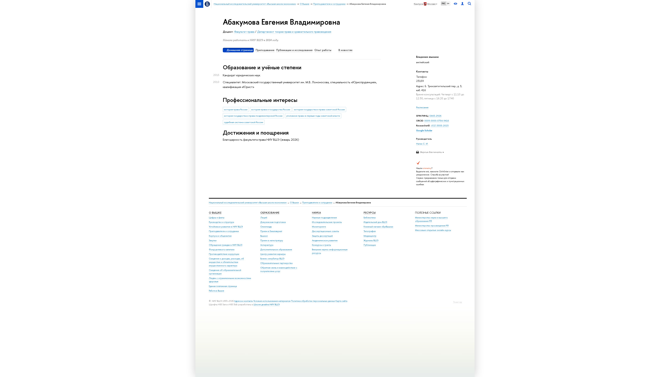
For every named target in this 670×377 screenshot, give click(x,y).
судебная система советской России (243, 122)
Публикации (370, 244)
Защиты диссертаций (322, 235)
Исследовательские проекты (327, 222)
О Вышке (294, 202)
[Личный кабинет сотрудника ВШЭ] (462, 4)
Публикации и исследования (294, 50)
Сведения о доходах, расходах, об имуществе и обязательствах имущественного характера (226, 262)
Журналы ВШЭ (371, 240)
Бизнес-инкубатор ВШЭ (272, 258)
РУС (443, 3)
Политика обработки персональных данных (313, 301)
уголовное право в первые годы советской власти (313, 115)
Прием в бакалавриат (271, 231)
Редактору (457, 302)
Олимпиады (266, 226)
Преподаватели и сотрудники (317, 202)
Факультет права (244, 32)
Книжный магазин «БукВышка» (378, 226)
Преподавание (265, 50)
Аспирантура (266, 244)
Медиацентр (370, 235)
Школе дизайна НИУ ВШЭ (267, 304)
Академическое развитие (325, 240)
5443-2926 (435, 115)
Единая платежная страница (223, 286)
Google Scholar (424, 130)
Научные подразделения (324, 217)
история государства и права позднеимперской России (253, 115)
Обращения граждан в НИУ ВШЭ (225, 244)
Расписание (422, 107)
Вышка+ (264, 235)
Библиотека (369, 217)
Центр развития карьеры (273, 254)
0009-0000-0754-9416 (436, 120)
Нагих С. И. (422, 143)
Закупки (213, 240)
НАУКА (316, 213)
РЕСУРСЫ (370, 213)
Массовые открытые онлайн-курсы (433, 230)
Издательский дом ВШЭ (375, 222)
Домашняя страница (240, 50)
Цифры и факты (216, 217)
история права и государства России (270, 109)
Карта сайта (341, 301)
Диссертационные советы (325, 231)
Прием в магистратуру (271, 240)
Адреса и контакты (243, 301)
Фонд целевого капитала (221, 249)
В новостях (345, 50)
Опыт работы (322, 50)
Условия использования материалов (272, 301)
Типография (370, 231)
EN (448, 3)
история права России (235, 109)
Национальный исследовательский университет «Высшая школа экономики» (248, 202)
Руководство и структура (221, 222)
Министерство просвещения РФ (432, 225)
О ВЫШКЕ (215, 213)
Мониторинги (319, 226)
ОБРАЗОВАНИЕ (269, 213)
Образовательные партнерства (276, 263)
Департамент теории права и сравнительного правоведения (294, 32)
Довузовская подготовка (273, 222)
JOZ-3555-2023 (440, 125)
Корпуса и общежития (220, 235)
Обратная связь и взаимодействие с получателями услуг (278, 269)
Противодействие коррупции (224, 254)
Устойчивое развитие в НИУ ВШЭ (226, 226)
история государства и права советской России (319, 109)
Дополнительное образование (276, 249)
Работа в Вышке (216, 290)
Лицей (263, 217)
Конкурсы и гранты (321, 244)
